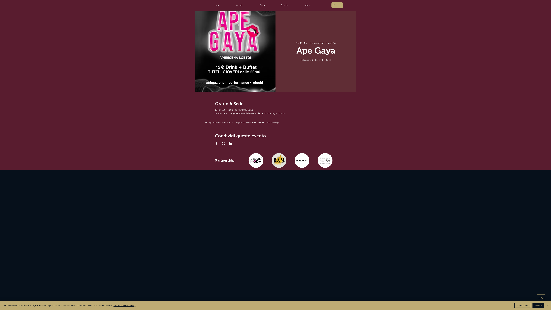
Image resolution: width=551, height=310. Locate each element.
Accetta (538, 305)
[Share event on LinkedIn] (230, 143)
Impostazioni (522, 305)
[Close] (547, 305)
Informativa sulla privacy (124, 305)
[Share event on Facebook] (216, 143)
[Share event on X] (223, 143)
